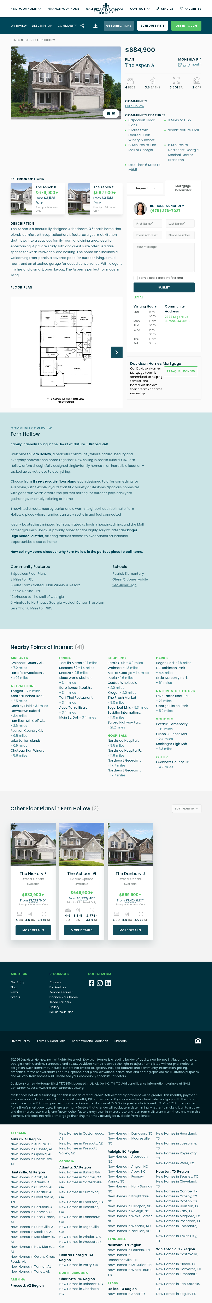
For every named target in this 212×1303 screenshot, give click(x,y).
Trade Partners (60, 1002)
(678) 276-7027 (165, 210)
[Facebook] (91, 983)
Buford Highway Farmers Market (125, 722)
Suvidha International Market (125, 712)
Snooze (65, 672)
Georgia (66, 1161)
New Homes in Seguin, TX (176, 1293)
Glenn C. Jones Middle (130, 579)
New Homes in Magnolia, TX (178, 1216)
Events (15, 997)
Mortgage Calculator (183, 188)
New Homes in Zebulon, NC (129, 1231)
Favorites (193, 9)
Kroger (113, 692)
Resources (59, 974)
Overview (19, 26)
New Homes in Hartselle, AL (32, 1207)
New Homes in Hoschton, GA (79, 1209)
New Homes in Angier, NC (128, 1166)
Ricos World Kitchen (75, 677)
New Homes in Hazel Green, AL (33, 1219)
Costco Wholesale (122, 682)
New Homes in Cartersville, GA (80, 1185)
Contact (137, 9)
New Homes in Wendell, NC (129, 1226)
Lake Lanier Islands (26, 740)
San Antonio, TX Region (175, 1249)
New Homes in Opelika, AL (31, 1154)
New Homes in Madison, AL (32, 1231)
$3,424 (130, 900)
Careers (55, 982)
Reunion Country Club (28, 730)
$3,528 (49, 198)
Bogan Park (165, 662)
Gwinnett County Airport (28, 662)
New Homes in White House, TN (130, 1272)
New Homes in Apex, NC (127, 1171)
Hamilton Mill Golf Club (28, 720)
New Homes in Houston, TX (177, 1206)
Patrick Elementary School (173, 724)
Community (67, 26)
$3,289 (33, 900)
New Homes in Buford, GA (79, 1172)
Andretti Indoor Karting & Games (28, 696)
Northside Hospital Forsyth (125, 750)
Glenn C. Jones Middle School (173, 734)
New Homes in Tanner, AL (31, 1266)
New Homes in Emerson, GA (81, 1202)
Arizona (18, 1279)
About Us (19, 974)
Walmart (115, 667)
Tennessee (117, 1239)
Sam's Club (116, 662)
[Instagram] (99, 983)
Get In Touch (186, 26)
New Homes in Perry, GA (78, 1264)
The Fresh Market (122, 697)
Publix (112, 677)
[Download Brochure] (95, 26)
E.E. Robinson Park (170, 667)
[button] (183, 64)
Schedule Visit (153, 26)
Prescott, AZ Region (27, 1285)
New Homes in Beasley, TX (177, 1176)
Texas (113, 1283)
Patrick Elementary (128, 573)
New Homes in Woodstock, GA (80, 1244)
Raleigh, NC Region (123, 1151)
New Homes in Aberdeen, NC (128, 1159)
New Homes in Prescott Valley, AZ (78, 1151)
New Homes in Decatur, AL (32, 1192)
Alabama (18, 1133)
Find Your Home (23, 9)
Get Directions (118, 26)
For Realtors (57, 987)
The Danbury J (130, 873)
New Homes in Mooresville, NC (129, 1141)
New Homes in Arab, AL (29, 1177)
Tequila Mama (70, 662)
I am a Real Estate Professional (161, 278)
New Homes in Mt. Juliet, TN (130, 1264)
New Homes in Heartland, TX (176, 1136)
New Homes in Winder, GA (80, 1236)
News (14, 992)
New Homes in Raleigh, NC (128, 1211)
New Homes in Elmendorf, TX (176, 1276)
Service (167, 9)
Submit (164, 287)
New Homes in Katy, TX (174, 1211)
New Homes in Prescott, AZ (81, 1143)
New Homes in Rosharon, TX (178, 1221)
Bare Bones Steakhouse (76, 687)
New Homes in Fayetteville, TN (32, 1199)
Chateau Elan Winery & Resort (28, 750)
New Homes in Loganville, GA (79, 1229)
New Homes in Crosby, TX (176, 1196)
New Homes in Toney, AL (30, 1271)
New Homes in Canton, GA (80, 1177)
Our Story (17, 982)
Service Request (61, 992)
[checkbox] (136, 278)
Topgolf (17, 691)
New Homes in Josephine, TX (176, 1146)
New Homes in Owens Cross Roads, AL (33, 1259)
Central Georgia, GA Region (76, 1257)
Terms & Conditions (51, 1041)
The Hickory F (33, 873)
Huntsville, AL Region (28, 1172)
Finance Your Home (63, 9)
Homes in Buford (22, 40)
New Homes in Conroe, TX (177, 1191)
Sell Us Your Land (61, 1012)
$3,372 (82, 898)
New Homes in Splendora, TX (176, 1228)
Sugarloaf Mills (119, 707)
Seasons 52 (68, 667)
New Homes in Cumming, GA (79, 1194)
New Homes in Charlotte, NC (79, 1291)
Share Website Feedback (90, 1041)
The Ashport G (81, 873)
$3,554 (183, 64)
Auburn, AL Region (26, 1139)
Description (42, 26)
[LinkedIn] (108, 983)
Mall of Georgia (120, 672)
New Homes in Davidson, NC (130, 1133)
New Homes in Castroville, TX (177, 1256)
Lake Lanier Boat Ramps (173, 696)
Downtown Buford (25, 710)
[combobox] (186, 809)
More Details (33, 930)
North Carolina (73, 1273)
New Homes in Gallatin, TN (129, 1250)
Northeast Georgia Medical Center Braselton (125, 770)
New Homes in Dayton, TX (176, 1201)
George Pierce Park (172, 705)
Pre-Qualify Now (181, 371)
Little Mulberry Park (172, 677)
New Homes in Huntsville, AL (33, 1226)
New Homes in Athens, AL (31, 1182)
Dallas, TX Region (122, 1288)
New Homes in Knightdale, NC (128, 1199)
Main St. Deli (68, 717)
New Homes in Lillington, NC (130, 1206)
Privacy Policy (20, 1041)
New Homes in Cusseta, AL (32, 1149)
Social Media (99, 974)
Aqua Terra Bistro (73, 707)
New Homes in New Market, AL (32, 1249)
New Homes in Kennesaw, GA (79, 1219)
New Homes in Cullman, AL (32, 1187)
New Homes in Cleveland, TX (176, 1184)
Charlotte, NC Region (77, 1279)
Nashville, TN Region (124, 1245)
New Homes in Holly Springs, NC (130, 1189)
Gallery (92, 9)
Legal (138, 297)
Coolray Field (21, 705)
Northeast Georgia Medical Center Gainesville (125, 760)
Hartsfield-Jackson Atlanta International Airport (28, 672)
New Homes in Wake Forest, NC (130, 1218)
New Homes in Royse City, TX (176, 1156)
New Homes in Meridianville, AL (33, 1239)
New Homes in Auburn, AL (31, 1144)
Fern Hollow (46, 40)
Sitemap (120, 1041)
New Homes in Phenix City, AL (32, 1161)
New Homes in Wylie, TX (175, 1163)
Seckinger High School (173, 744)
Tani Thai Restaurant (76, 697)
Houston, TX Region (172, 1171)
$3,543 (107, 198)
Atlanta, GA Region (75, 1167)
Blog (119, 9)
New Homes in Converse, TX (178, 1269)
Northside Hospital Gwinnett (125, 740)
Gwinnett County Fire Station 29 (173, 762)
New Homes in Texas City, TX (176, 1238)
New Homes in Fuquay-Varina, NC (126, 1179)
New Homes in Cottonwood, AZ (81, 1136)
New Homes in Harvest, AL (31, 1212)
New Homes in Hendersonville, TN (122, 1257)
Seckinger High (124, 585)
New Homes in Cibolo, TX (176, 1264)
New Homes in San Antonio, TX (178, 1286)
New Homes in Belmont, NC (81, 1284)
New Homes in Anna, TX (126, 1293)
